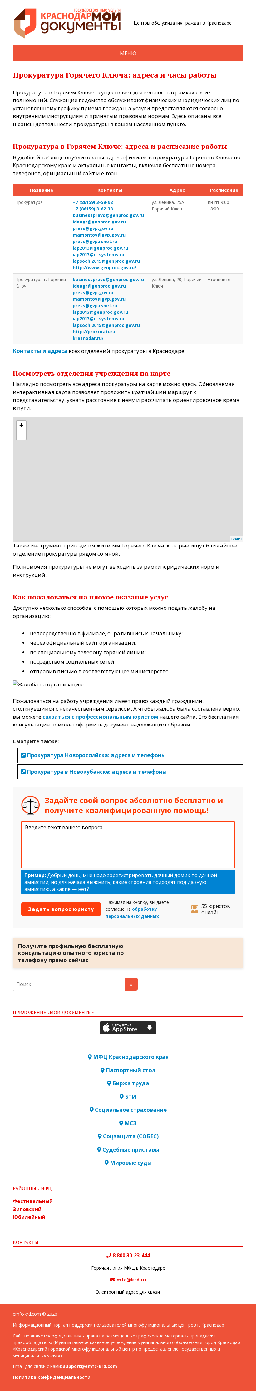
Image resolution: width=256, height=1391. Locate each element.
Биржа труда (130, 1083)
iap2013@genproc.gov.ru (100, 248)
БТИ (130, 1096)
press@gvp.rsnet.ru (95, 241)
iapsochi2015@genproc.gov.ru (106, 261)
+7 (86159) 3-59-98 (93, 202)
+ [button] (21, 425)
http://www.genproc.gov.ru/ (104, 267)
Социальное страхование (130, 1109)
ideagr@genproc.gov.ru (99, 222)
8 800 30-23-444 (130, 1255)
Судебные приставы (130, 1149)
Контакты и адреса (40, 351)
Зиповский (27, 1209)
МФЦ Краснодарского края (130, 1056)
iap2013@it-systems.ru (98, 254)
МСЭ (130, 1123)
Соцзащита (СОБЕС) (130, 1136)
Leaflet (236, 539)
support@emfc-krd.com (90, 1366)
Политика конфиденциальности (52, 1377)
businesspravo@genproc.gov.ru (108, 215)
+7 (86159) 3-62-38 (93, 209)
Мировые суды (130, 1162)
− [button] (21, 435)
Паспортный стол (130, 1070)
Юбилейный (29, 1217)
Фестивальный (33, 1201)
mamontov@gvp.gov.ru (99, 235)
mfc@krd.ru (131, 1279)
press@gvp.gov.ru (93, 228)
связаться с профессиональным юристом (100, 716)
